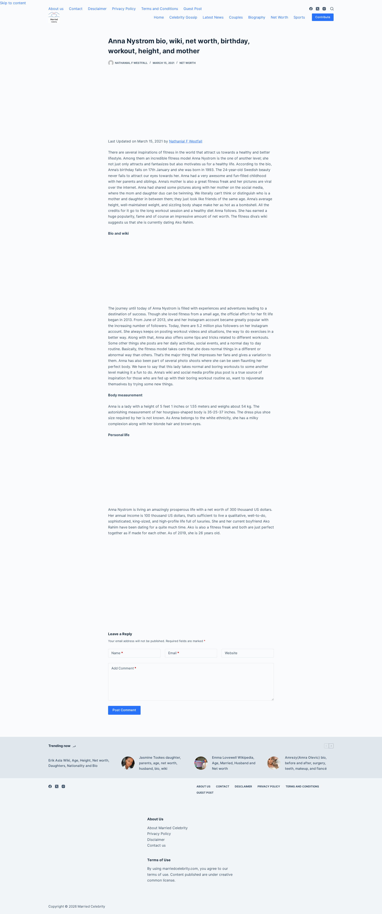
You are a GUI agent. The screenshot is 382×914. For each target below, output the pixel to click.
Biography (256, 17)
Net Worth (279, 17)
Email (173, 653)
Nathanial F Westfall (185, 141)
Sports (299, 17)
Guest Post (192, 8)
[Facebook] (311, 8)
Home (159, 17)
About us (55, 8)
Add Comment (123, 668)
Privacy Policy (124, 8)
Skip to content (13, 3)
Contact (75, 8)
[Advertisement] (191, 106)
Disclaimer (156, 839)
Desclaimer (97, 8)
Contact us (156, 845)
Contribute (322, 17)
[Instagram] (324, 8)
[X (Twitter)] (317, 8)
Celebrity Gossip (183, 17)
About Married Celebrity (167, 828)
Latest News (213, 17)
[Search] (332, 8)
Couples (236, 17)
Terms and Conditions (159, 8)
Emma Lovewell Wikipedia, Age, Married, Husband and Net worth (233, 763)
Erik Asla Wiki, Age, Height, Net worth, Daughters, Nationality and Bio (78, 763)
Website (231, 653)
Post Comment (124, 710)
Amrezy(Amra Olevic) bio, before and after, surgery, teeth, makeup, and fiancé (306, 763)
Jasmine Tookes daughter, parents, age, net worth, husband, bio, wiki (160, 763)
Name (117, 653)
